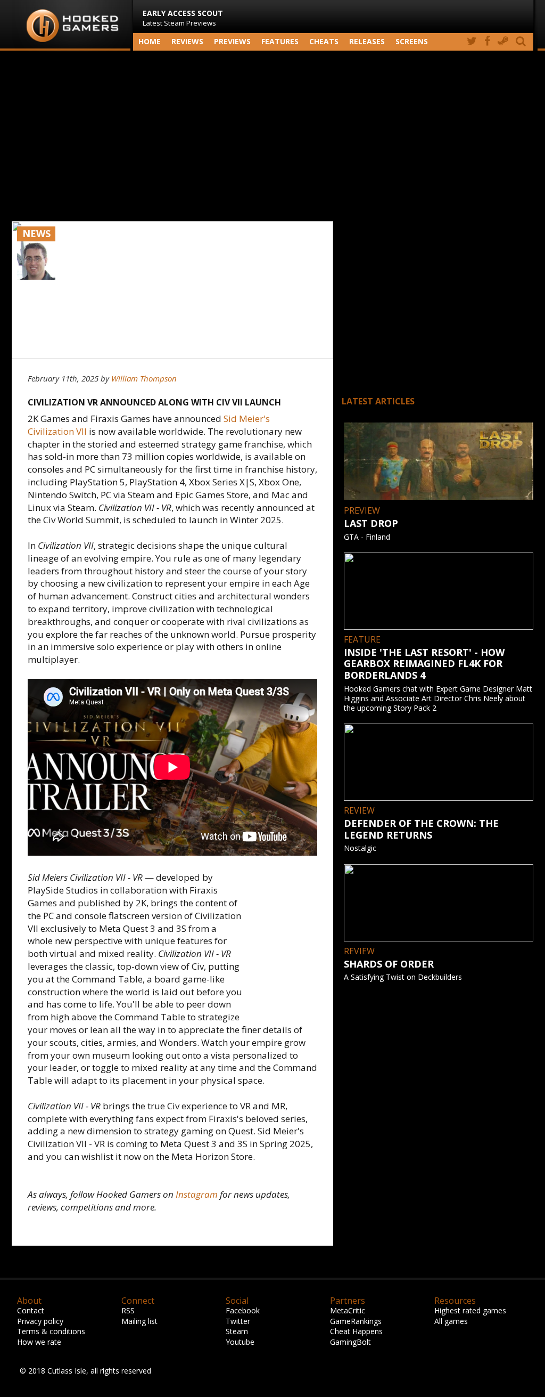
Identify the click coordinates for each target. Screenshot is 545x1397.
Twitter (238, 1321)
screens (411, 41)
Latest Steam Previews (183, 18)
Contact (30, 1310)
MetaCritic (347, 1310)
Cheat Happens (356, 1331)
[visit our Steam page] (503, 42)
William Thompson (144, 378)
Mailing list (139, 1321)
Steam (237, 1331)
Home (149, 41)
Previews (232, 41)
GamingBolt (350, 1342)
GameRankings (356, 1321)
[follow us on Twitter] (472, 42)
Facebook (243, 1310)
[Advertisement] (272, 135)
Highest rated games (470, 1310)
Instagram (197, 1194)
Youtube (240, 1342)
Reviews (187, 41)
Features (280, 41)
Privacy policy (40, 1321)
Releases (367, 41)
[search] (522, 42)
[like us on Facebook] (487, 42)
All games (451, 1321)
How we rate (39, 1342)
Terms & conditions (51, 1331)
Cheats (323, 41)
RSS (128, 1310)
